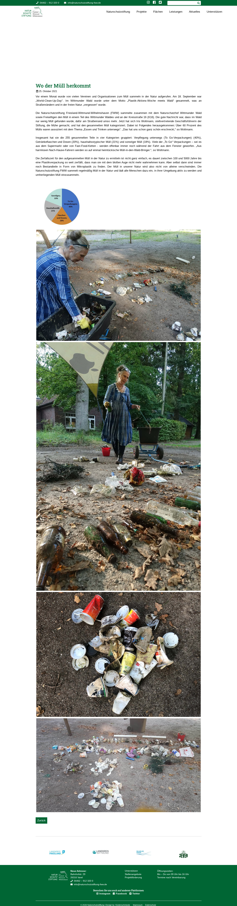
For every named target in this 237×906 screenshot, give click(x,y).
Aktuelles (194, 11)
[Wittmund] (101, 853)
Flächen (158, 11)
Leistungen (175, 11)
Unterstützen (214, 11)
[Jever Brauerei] (183, 857)
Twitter (136, 893)
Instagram (104, 893)
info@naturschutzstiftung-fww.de (84, 3)
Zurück (41, 820)
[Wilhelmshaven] (144, 855)
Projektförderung (133, 877)
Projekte (142, 11)
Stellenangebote (133, 874)
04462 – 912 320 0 (49, 3)
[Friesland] (57, 853)
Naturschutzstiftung (118, 11)
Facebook (121, 893)
